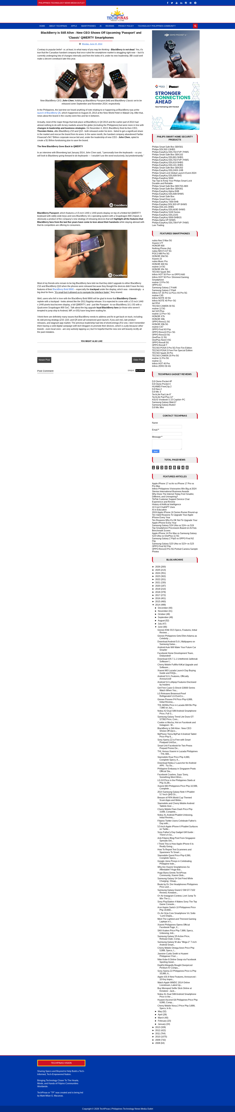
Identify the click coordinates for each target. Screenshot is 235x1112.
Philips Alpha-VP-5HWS (164, 220)
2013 (158, 1027)
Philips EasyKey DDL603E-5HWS (168, 209)
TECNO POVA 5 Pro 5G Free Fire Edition (172, 348)
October (162, 614)
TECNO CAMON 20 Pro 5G (165, 355)
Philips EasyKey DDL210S (165, 215)
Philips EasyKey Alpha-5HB (165, 191)
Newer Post (44, 360)
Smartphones (88, 26)
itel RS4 (156, 303)
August (161, 620)
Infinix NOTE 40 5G (161, 298)
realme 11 (157, 361)
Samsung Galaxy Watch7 (164, 402)
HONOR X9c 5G (160, 269)
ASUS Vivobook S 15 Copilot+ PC (168, 399)
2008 (158, 1043)
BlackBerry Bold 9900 (63, 289)
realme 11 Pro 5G (160, 358)
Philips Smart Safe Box (163, 196)
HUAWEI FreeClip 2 (161, 386)
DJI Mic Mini (158, 407)
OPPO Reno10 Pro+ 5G (163, 332)
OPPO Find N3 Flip (161, 329)
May (160, 1011)
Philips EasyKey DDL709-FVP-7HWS (170, 222)
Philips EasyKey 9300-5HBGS (167, 217)
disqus (131, 370)
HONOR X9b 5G (160, 324)
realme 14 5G (158, 267)
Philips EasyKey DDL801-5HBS (167, 157)
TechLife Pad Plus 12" (162, 397)
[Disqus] (91, 410)
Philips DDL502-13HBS (163, 149)
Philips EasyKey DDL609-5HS (167, 175)
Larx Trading (158, 225)
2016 (158, 598)
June (160, 627)
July (160, 624)
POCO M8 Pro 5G (160, 253)
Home (42, 26)
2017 (158, 595)
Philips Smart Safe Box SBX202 (167, 168)
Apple (74, 26)
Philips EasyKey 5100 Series (166, 212)
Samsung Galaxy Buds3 (163, 405)
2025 (158, 570)
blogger (140, 370)
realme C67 (157, 327)
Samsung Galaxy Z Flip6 (164, 290)
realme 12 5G (158, 308)
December (163, 608)
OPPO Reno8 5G (160, 342)
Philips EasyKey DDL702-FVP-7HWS (170, 152)
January (162, 1024)
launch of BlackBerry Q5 (49, 113)
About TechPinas (58, 26)
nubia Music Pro (160, 261)
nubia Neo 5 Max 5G (162, 240)
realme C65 (157, 295)
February (162, 1021)
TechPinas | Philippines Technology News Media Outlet (126, 1109)
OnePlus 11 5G (159, 337)
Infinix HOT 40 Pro (161, 363)
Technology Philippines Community (157, 26)
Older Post (138, 360)
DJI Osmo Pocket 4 (161, 384)
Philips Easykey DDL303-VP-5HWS (169, 204)
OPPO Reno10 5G (161, 335)
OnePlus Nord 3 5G (161, 340)
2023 (158, 576)
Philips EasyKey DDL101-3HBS (167, 165)
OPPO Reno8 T (159, 345)
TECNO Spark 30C (161, 272)
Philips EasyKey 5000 (162, 178)
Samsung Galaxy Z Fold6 (164, 287)
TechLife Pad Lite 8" (161, 394)
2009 (158, 1040)
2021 (158, 582)
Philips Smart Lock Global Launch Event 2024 (174, 173)
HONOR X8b (158, 319)
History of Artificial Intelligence (166, 504)
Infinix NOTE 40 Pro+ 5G (164, 300)
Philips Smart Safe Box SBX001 (167, 189)
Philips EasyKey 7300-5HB (165, 202)
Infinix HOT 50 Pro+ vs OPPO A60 (168, 274)
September (163, 617)
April (160, 1014)
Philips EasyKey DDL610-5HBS (167, 162)
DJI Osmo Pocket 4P (162, 381)
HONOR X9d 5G (160, 256)
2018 (158, 592)
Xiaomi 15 (157, 259)
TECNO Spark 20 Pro (162, 353)
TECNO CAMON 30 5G (163, 306)
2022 (158, 579)
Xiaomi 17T (157, 243)
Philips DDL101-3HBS (163, 207)
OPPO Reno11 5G (161, 321)
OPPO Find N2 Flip (161, 546)
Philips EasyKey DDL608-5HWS (168, 194)
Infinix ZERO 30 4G (161, 366)
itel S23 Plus (158, 311)
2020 (158, 586)
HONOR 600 (158, 246)
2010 (158, 1036)
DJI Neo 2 (157, 389)
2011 (157, 1033)
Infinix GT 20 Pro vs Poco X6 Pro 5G (169, 293)
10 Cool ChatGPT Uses (163, 507)
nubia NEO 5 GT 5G (161, 251)
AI (100, 26)
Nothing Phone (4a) (161, 248)
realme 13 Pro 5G (160, 282)
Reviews (110, 26)
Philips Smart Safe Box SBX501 (167, 147)
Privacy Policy (126, 26)
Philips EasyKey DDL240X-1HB (167, 170)
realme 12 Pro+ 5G (161, 314)
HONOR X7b (158, 316)
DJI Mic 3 (156, 392)
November (163, 611)
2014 (158, 605)
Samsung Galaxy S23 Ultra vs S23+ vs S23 (173, 543)
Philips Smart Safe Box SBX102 (167, 154)
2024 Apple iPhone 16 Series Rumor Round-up (175, 512)
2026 (158, 567)
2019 (158, 589)
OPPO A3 (156, 285)
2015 (158, 601)
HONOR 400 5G (160, 264)
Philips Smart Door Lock (163, 199)
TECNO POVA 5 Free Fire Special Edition (172, 350)
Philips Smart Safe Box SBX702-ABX (170, 186)
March (161, 1018)
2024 (158, 573)
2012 (158, 1030)
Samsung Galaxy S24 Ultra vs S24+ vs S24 (173, 525)
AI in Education (159, 510)
